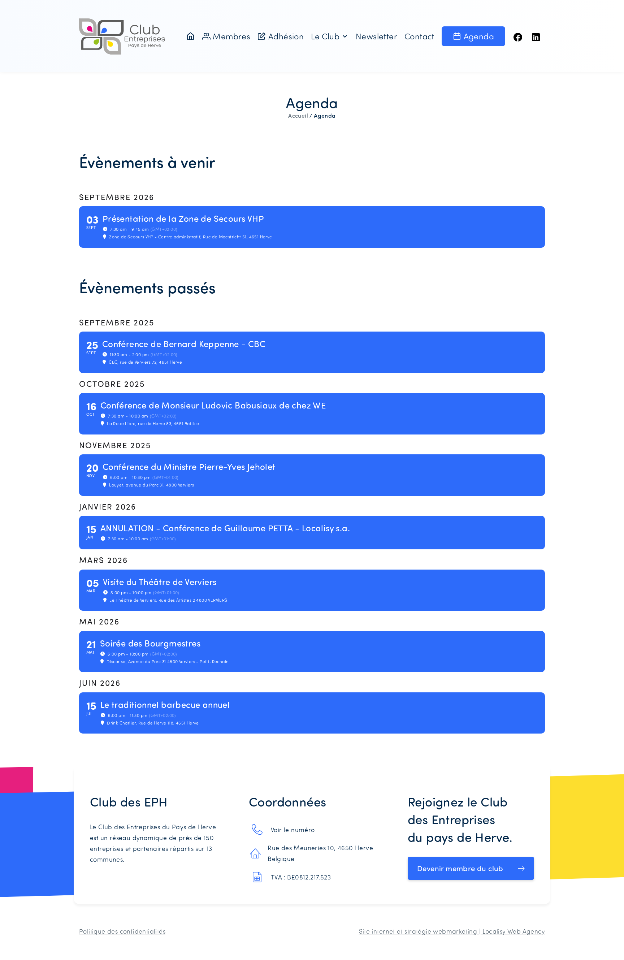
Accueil (298, 115)
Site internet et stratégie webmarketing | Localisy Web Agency (452, 931)
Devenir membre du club (460, 868)
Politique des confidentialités (122, 931)
